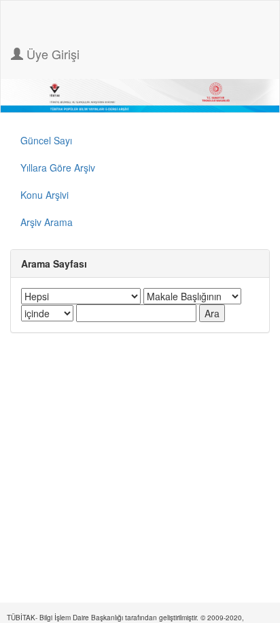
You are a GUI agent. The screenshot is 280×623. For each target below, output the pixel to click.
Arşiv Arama (46, 222)
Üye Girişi (51, 54)
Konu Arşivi (44, 195)
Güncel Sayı (46, 140)
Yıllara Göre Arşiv (57, 167)
